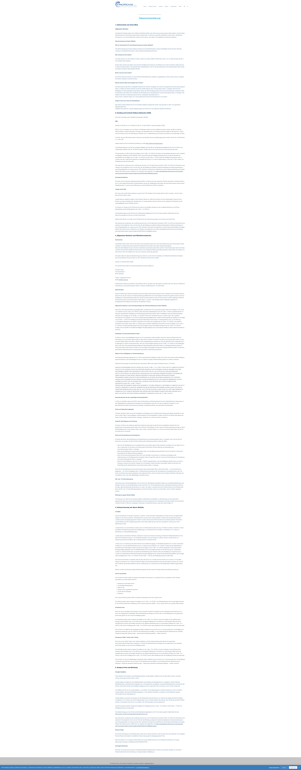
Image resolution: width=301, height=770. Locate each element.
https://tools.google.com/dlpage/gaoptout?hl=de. (152, 736)
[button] (167, 6)
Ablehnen (284, 767)
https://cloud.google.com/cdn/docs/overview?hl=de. (161, 219)
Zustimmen (293, 767)
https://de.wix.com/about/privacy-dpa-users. (166, 149)
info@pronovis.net (123, 280)
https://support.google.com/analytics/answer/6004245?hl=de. (131, 742)
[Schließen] (299, 767)
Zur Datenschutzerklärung (142, 767)
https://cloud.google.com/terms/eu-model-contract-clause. (130, 215)
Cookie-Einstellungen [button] (274, 767)
